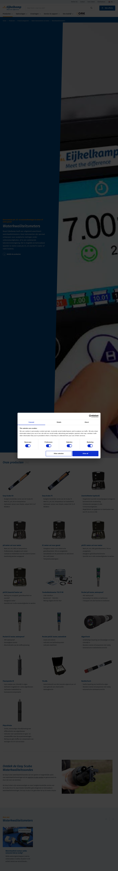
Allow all (85, 453)
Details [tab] (59, 422)
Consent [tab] (31, 422)
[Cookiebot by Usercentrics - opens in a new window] (90, 416)
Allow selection (59, 453)
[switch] (48, 445)
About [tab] (87, 422)
